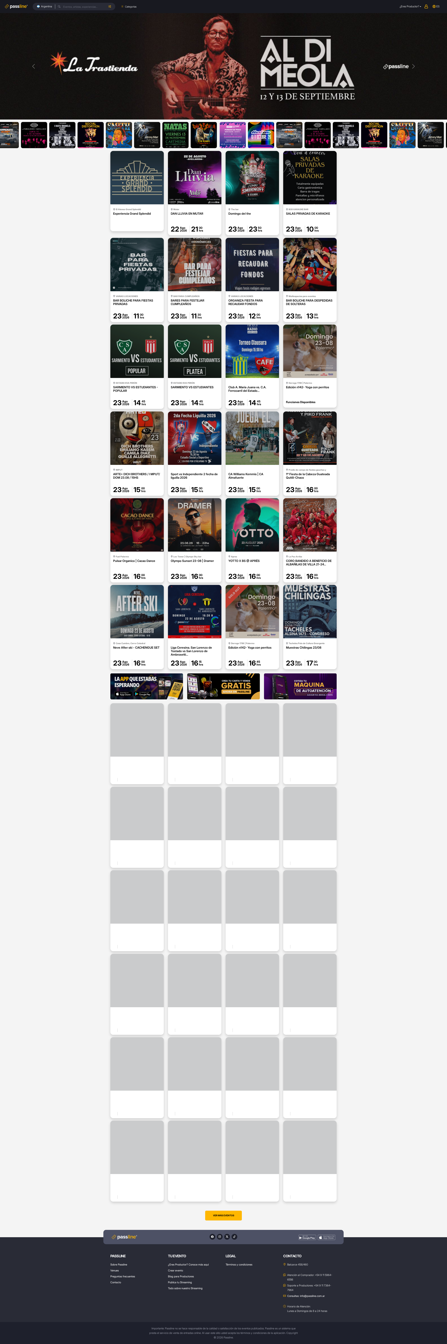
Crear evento (175, 1270)
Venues (114, 1270)
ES (437, 6)
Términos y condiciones (239, 1264)
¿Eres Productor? (409, 6)
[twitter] (227, 1237)
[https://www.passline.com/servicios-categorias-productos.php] (223, 686)
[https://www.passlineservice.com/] (300, 686)
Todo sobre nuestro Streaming (185, 1288)
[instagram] (220, 1237)
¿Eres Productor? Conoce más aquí (188, 1264)
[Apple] (326, 1237)
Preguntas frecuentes (122, 1276)
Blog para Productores (181, 1276)
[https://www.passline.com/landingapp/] (146, 686)
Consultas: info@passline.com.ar (306, 1296)
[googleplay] (307, 1237)
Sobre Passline (118, 1264)
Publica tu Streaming (180, 1282)
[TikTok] (234, 1237)
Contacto (115, 1282)
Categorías (131, 6)
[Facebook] (212, 1237)
